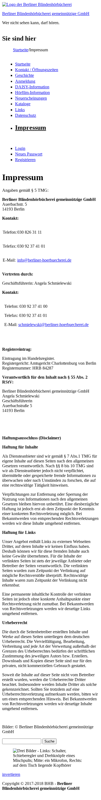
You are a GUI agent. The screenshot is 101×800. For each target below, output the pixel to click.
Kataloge (22, 104)
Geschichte (24, 75)
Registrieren (25, 159)
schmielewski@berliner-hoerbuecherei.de (53, 324)
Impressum (30, 127)
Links (20, 109)
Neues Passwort (28, 154)
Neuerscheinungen (31, 98)
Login (20, 148)
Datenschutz (25, 115)
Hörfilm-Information (32, 92)
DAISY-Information (32, 87)
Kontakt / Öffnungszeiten (36, 69)
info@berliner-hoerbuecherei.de (44, 260)
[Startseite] (37, 4)
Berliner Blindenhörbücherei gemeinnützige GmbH (45, 13)
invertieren (11, 774)
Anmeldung (25, 81)
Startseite (20, 50)
